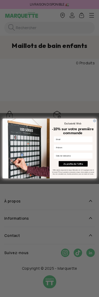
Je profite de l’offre (73, 164)
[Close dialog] (94, 121)
